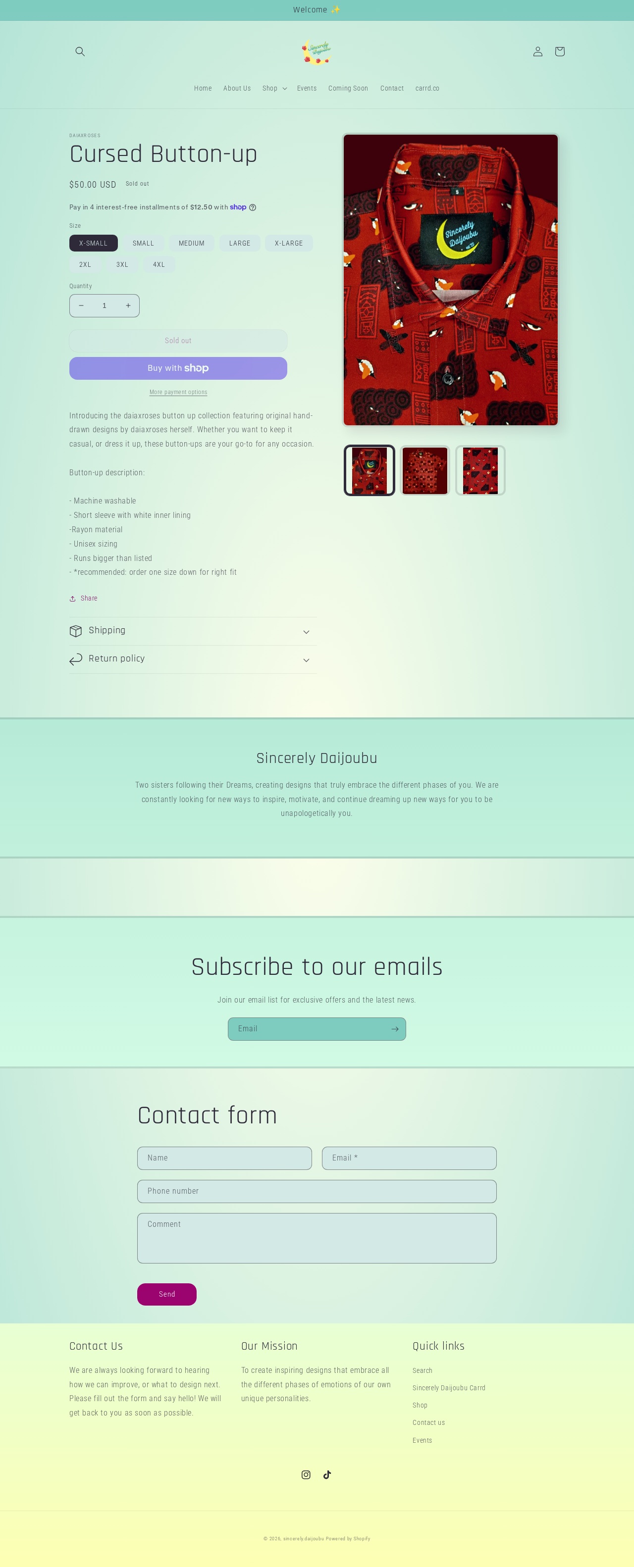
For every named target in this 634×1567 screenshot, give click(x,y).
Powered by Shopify (348, 1538)
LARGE (240, 243)
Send (167, 1294)
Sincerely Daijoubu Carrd (449, 1388)
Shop (420, 1405)
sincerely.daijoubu (303, 1538)
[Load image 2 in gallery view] (425, 471)
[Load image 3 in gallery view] (480, 471)
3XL (122, 264)
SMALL (144, 243)
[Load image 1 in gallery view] (369, 471)
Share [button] (89, 598)
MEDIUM (192, 243)
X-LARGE (289, 243)
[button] (80, 51)
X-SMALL (93, 243)
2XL (85, 264)
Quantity (80, 286)
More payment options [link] (179, 392)
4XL (159, 264)
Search (423, 1370)
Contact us (429, 1422)
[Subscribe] (395, 1029)
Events (422, 1440)
